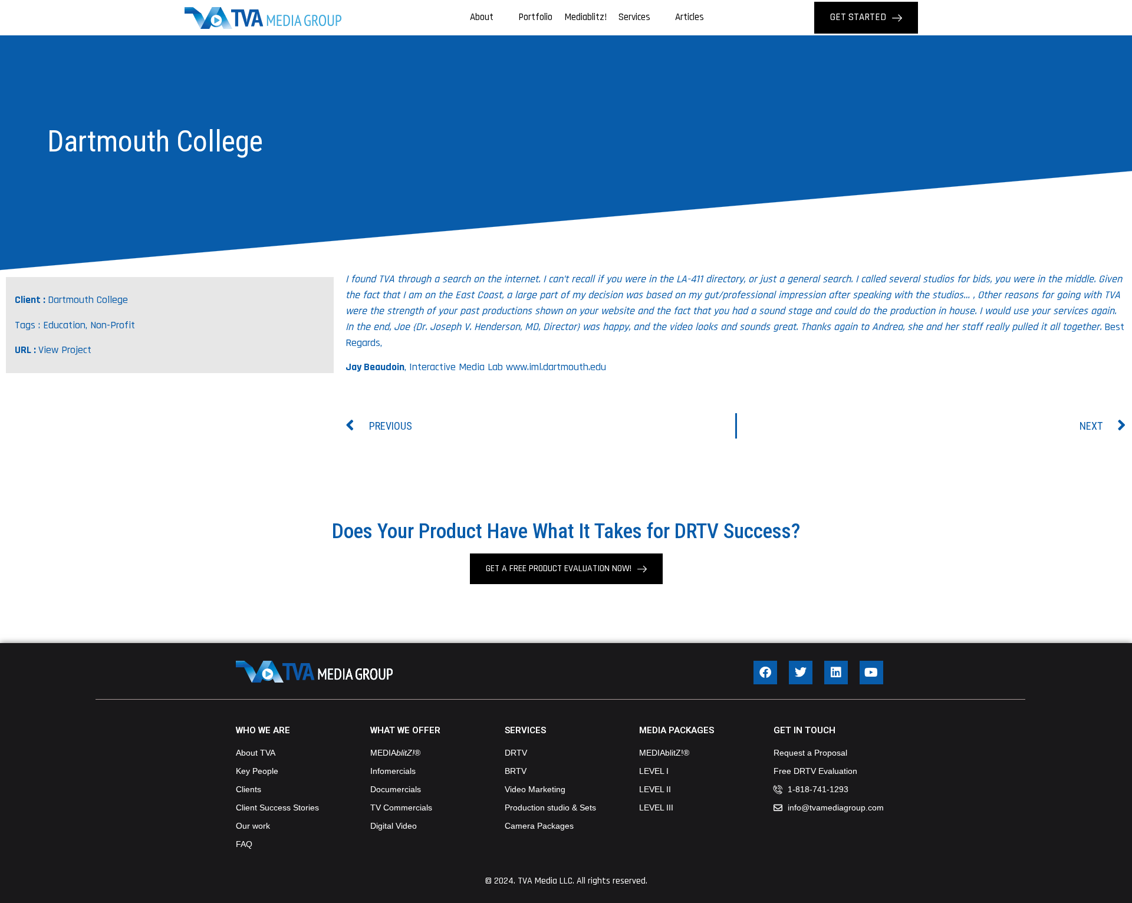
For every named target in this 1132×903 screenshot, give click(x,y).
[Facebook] (765, 672)
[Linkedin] (836, 672)
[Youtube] (871, 672)
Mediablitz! (585, 17)
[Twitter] (800, 672)
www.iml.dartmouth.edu (556, 367)
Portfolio (535, 17)
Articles (689, 17)
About (481, 17)
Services (634, 17)
